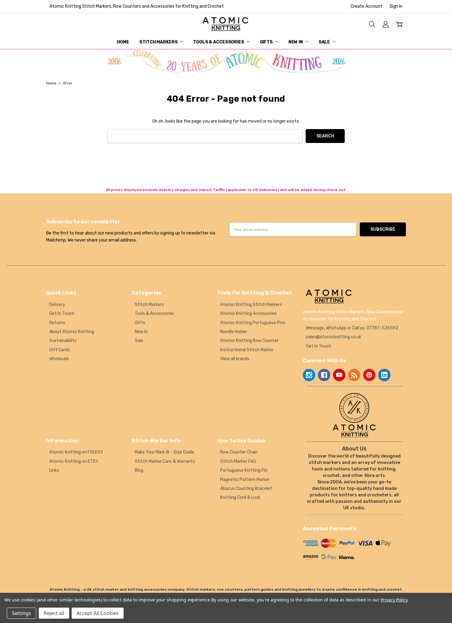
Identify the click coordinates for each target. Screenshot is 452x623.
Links (54, 470)
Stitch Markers (158, 42)
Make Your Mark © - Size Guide (164, 452)
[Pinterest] (369, 375)
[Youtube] (339, 375)
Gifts (267, 42)
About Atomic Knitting (71, 331)
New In (296, 42)
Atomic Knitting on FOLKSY (76, 452)
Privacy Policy (394, 600)
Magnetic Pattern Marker (245, 479)
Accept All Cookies (98, 613)
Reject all (54, 613)
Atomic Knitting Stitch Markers (251, 304)
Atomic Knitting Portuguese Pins (252, 322)
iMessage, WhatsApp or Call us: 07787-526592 (352, 328)
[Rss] (354, 375)
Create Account (367, 6)
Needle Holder (233, 331)
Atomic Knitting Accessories (248, 313)
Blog (139, 470)
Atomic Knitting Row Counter (249, 340)
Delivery (57, 304)
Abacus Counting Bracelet (246, 488)
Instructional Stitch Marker (247, 349)
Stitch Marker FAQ (238, 461)
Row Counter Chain (239, 452)
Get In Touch (61, 313)
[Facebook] (324, 375)
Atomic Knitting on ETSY (73, 461)
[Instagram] (309, 375)
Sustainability (63, 340)
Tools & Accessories (219, 42)
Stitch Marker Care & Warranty (165, 461)
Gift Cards (59, 349)
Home (123, 42)
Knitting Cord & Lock (240, 497)
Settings (21, 613)
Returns (57, 322)
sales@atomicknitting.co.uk (333, 337)
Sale (325, 42)
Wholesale (59, 358)
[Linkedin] (384, 375)
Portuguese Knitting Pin (244, 470)
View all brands (234, 358)
